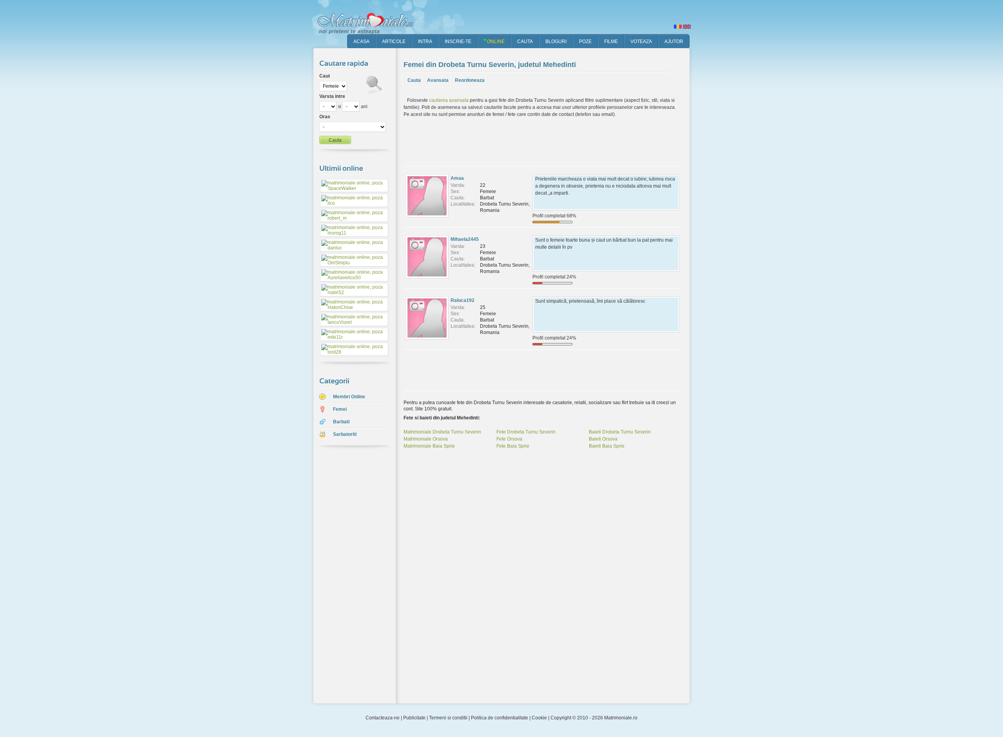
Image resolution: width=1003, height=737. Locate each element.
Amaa (457, 178)
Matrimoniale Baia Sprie (429, 446)
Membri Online (349, 396)
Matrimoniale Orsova (426, 439)
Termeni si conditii (448, 718)
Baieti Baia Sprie (607, 446)
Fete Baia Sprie (512, 446)
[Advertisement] (348, 575)
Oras (324, 116)
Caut (324, 76)
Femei (340, 409)
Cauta (414, 80)
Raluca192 (462, 300)
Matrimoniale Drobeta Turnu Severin (442, 432)
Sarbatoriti (345, 434)
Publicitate (414, 718)
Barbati (341, 421)
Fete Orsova (509, 439)
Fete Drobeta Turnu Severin (526, 432)
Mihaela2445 (465, 239)
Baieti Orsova (603, 439)
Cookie (539, 718)
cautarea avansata (449, 100)
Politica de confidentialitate (499, 718)
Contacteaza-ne (383, 718)
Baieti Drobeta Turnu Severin (620, 432)
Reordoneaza (470, 80)
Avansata (438, 80)
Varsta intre (332, 96)
